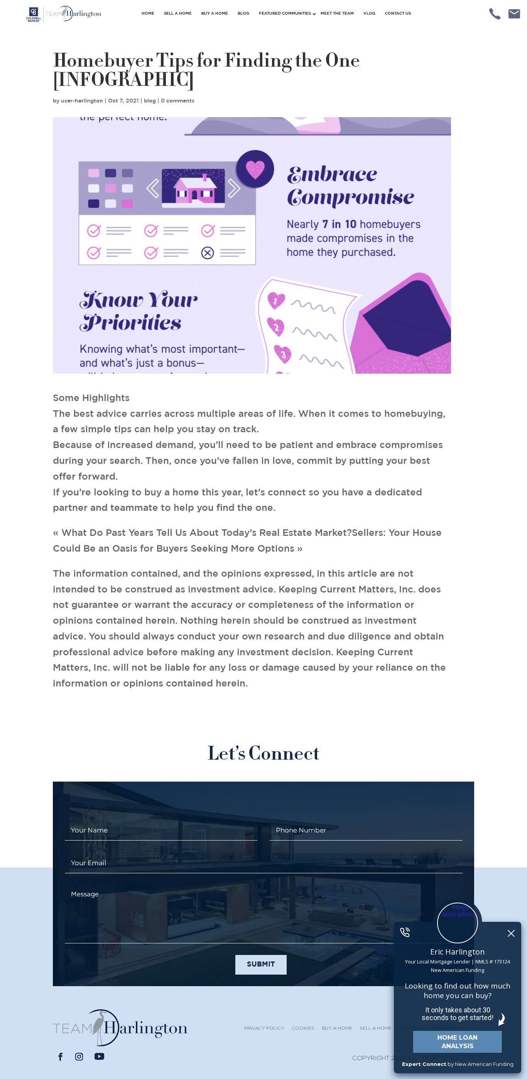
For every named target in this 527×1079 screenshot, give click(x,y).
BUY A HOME (214, 13)
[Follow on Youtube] (99, 1056)
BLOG (243, 13)
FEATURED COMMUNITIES (285, 13)
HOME (148, 13)
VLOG (369, 13)
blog (150, 101)
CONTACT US (398, 13)
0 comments (177, 101)
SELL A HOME (178, 13)
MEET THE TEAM (337, 13)
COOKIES (303, 1027)
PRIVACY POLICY (264, 1027)
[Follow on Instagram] (79, 1056)
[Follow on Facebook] (60, 1056)
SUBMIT (261, 965)
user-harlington (82, 101)
